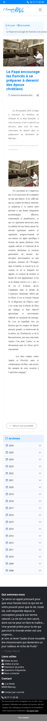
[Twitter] (4, 2)
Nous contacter (11, 673)
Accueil (11, 25)
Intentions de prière (14, 667)
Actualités (25, 25)
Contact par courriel (14, 692)
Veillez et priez (11, 663)
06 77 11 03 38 (37, 2)
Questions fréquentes (15, 670)
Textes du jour (10, 660)
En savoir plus (32, 711)
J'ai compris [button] (23, 718)
